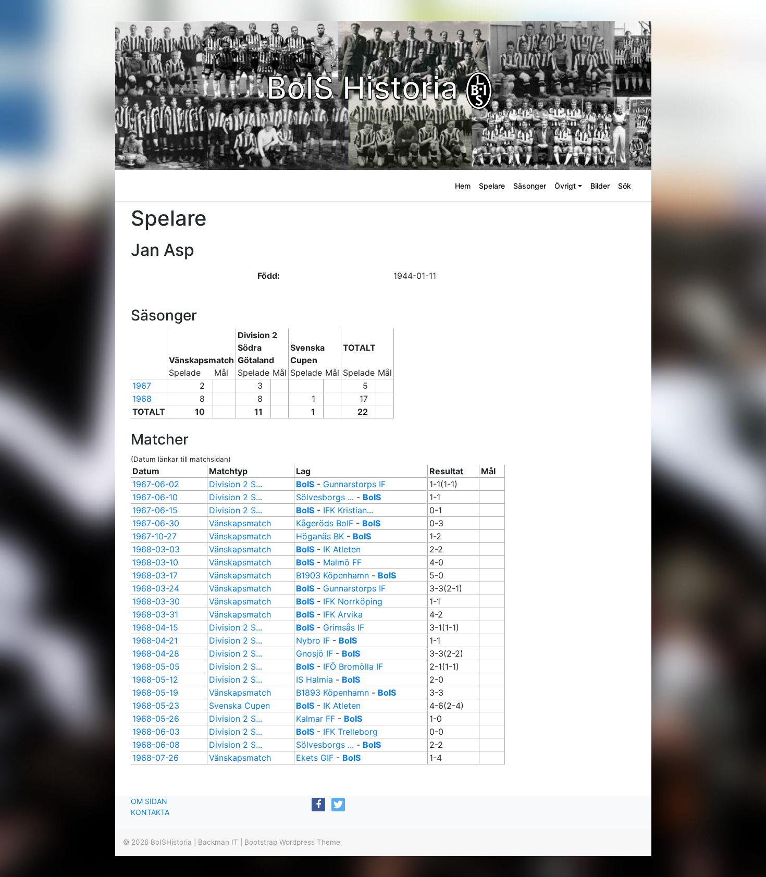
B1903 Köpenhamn (332, 575)
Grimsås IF (343, 627)
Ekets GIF (314, 757)
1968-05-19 (155, 692)
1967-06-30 (155, 523)
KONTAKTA (150, 812)
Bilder (600, 185)
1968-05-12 (155, 679)
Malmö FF (342, 562)
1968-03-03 (156, 549)
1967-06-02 (155, 484)
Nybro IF (313, 640)
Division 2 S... (235, 484)
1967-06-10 (155, 497)
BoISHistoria (171, 842)
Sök (624, 185)
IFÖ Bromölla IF (353, 666)
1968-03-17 (155, 575)
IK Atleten (342, 549)
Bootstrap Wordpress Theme (292, 842)
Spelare (492, 185)
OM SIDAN (149, 801)
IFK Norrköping (352, 601)
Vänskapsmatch (240, 523)
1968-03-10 (155, 562)
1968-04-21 (155, 640)
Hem (463, 185)
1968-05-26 (155, 718)
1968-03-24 (155, 588)
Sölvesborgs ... (325, 497)
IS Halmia (314, 679)
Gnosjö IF (314, 653)
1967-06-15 (155, 510)
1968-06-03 (156, 731)
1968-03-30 (156, 601)
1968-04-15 (155, 627)
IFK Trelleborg (350, 731)
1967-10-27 (154, 536)
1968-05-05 (156, 666)
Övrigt (565, 185)
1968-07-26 (155, 757)
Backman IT (218, 842)
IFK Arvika (343, 614)
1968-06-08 (156, 744)
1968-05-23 (155, 705)
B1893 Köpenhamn (332, 692)
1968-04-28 (155, 653)
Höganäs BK (320, 536)
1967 (141, 385)
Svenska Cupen (239, 705)
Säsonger (529, 185)
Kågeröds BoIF (324, 523)
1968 (142, 398)
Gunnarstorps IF (354, 484)
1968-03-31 (155, 614)
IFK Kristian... (348, 510)
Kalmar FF (315, 718)
